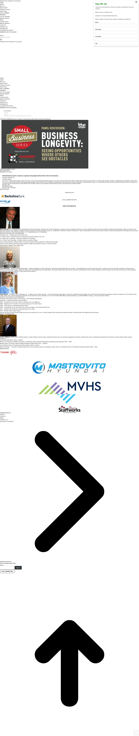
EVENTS (2, 414)
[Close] (137, 2)
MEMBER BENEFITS (5, 413)
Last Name (98, 36)
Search (2, 565)
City (96, 43)
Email (96, 22)
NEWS (1, 418)
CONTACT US (4, 419)
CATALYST (3, 416)
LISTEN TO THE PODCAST (7, 33)
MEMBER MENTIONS (5, 561)
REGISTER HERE (4, 189)
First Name (98, 29)
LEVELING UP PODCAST (6, 421)
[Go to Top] (69, 663)
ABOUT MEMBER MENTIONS (8, 563)
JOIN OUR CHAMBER (6, 119)
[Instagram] (135, 580)
